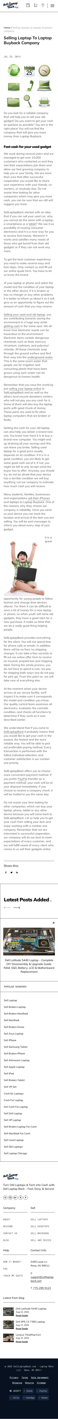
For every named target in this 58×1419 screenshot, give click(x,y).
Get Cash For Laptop (16, 1106)
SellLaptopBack (14, 731)
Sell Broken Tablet (14, 1080)
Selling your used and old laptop (24, 314)
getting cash (12, 326)
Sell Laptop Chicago (15, 1153)
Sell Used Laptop (14, 1140)
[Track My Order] (28, 6)
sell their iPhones (39, 498)
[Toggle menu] (52, 6)
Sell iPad (9, 1073)
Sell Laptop (10, 1000)
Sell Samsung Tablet (16, 1046)
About (6, 1219)
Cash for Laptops (14, 1093)
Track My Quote (13, 1275)
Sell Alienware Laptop (17, 1060)
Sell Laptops (39, 1219)
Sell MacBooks (40, 1233)
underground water (40, 357)
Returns (29, 1382)
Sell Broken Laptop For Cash (20, 1126)
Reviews (8, 1226)
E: (42, 1276)
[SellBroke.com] (10, 5)
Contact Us (10, 1233)
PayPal (22, 779)
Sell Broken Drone (14, 1026)
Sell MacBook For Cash (17, 1133)
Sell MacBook (11, 1020)
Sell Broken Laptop (15, 1006)
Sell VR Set (10, 1086)
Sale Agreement (40, 1377)
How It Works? (12, 1261)
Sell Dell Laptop (13, 1113)
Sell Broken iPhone (14, 1053)
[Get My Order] (43, 6)
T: (41, 1287)
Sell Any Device (41, 1240)
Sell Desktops (40, 1226)
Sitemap (41, 1382)
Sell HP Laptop (12, 1120)
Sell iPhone (10, 1040)
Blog (6, 1240)
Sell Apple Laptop (14, 1066)
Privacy (14, 1377)
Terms (24, 1377)
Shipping (17, 1382)
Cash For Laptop (13, 1100)
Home (7, 27)
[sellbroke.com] (10, 1179)
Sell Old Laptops (13, 1146)
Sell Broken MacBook (16, 1013)
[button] (16, 908)
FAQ (5, 1268)
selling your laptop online (25, 388)
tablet (32, 224)
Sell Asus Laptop (13, 1033)
